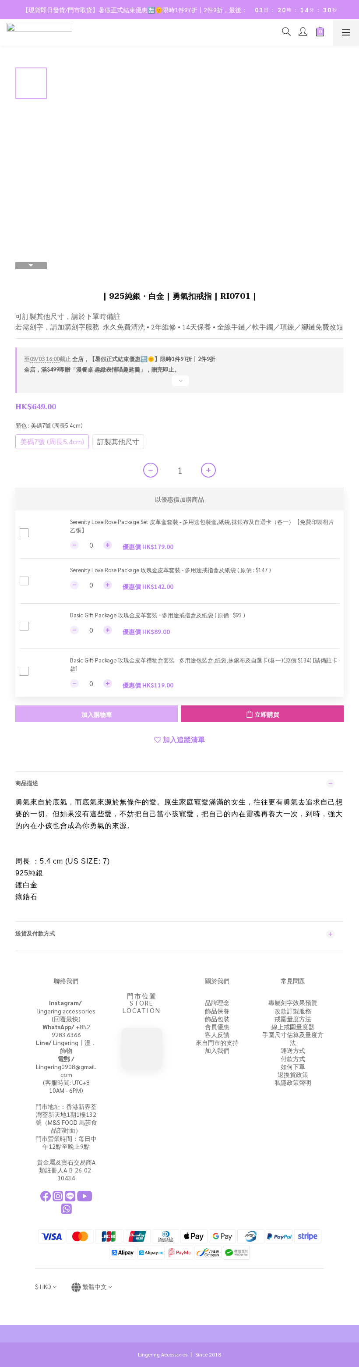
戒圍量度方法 (293, 1019)
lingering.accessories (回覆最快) (66, 1010)
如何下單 (293, 1066)
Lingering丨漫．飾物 (66, 1046)
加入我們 (217, 1050)
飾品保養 (217, 1011)
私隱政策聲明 (293, 1082)
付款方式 (293, 1058)
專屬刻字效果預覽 (292, 1002)
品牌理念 (217, 1002)
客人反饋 (217, 1034)
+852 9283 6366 (66, 1030)
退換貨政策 (293, 1074)
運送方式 (293, 1050)
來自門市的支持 (217, 1042)
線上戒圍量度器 (292, 1027)
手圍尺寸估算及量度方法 (293, 1038)
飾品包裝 (217, 1019)
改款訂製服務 (293, 1011)
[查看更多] (179, 384)
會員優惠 (217, 1027)
